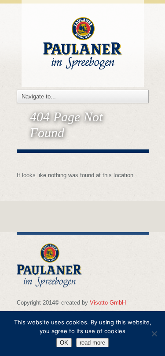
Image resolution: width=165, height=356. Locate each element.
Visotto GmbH (108, 302)
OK (64, 342)
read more (92, 342)
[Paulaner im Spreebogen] (83, 42)
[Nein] (154, 333)
